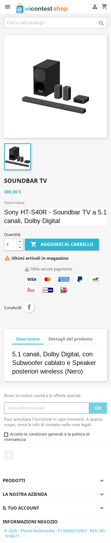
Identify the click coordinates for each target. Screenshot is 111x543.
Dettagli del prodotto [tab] (70, 339)
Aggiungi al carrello (61, 244)
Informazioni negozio (30, 522)
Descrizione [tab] (28, 339)
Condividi (29, 307)
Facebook (9, 455)
